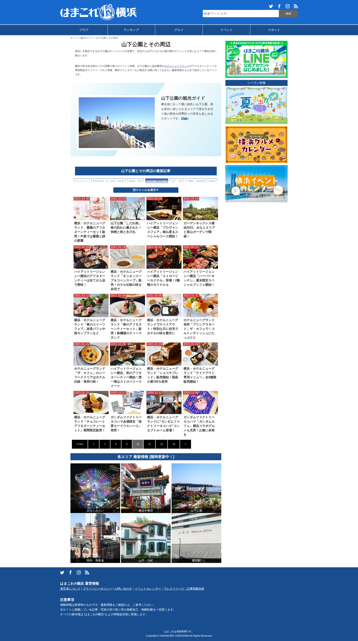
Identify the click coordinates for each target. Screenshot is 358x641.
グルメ (179, 29)
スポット (274, 29)
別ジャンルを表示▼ (146, 190)
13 (174, 444)
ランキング (131, 29)
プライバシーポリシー (97, 588)
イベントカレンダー (148, 588)
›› (185, 444)
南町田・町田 (135, 181)
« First (80, 444)
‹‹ (93, 444)
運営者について (70, 588)
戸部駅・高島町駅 (196, 181)
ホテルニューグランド (176, 66)
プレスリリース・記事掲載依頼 (184, 588)
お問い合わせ (123, 588)
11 (149, 444)
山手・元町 (177, 181)
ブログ (83, 29)
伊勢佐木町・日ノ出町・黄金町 (109, 181)
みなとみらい (81, 181)
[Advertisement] (256, 267)
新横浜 (212, 181)
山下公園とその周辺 (156, 181)
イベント (226, 29)
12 (161, 444)
